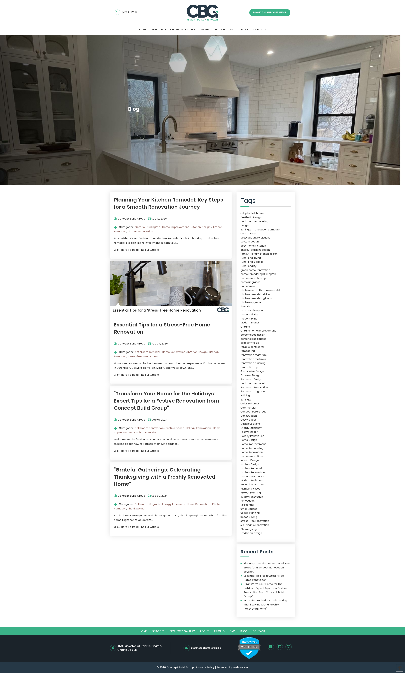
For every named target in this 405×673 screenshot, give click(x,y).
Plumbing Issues (250, 488)
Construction (248, 416)
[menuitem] (142, 29)
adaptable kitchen (252, 213)
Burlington (153, 227)
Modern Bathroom (251, 480)
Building (245, 395)
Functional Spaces (251, 262)
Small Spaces (248, 509)
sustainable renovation (254, 525)
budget (244, 225)
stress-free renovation (143, 356)
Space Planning (250, 513)
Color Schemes (249, 403)
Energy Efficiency (173, 504)
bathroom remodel (147, 352)
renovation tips (249, 367)
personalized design (252, 335)
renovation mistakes (253, 359)
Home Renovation (173, 352)
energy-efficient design (255, 250)
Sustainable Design (252, 371)
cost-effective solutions (255, 237)
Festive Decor (175, 428)
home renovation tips (253, 278)
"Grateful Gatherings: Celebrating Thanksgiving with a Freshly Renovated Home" (164, 476)
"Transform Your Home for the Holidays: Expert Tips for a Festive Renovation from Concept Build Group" (166, 400)
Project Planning (250, 492)
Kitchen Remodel (145, 432)
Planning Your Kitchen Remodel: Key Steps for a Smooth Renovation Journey (168, 203)
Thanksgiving (136, 508)
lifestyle (245, 306)
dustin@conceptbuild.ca (206, 648)
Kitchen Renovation (140, 231)
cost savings (248, 233)
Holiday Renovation (198, 428)
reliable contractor (252, 347)
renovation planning (252, 363)
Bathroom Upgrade (147, 504)
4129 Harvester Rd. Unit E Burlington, (139, 648)
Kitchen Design (200, 227)
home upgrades (250, 282)
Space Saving (248, 517)
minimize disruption (252, 310)
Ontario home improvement (258, 330)
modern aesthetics (252, 476)
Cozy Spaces (248, 420)
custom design (249, 241)
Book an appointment (270, 12)
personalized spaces (253, 339)
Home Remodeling (251, 448)
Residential (247, 505)
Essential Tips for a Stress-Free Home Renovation (264, 578)
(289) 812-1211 (130, 12)
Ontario (140, 227)
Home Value (247, 286)
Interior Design (197, 352)
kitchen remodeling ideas (256, 298)
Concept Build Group (253, 411)
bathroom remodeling (254, 221)
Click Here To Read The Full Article (136, 250)
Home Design (248, 440)
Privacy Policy (205, 667)
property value (249, 343)
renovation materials (253, 355)
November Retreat (252, 484)
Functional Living (250, 258)
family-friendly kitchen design (258, 254)
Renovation (247, 500)
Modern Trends (249, 322)
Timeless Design (250, 375)
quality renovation (251, 497)
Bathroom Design (251, 379)
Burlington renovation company (260, 229)
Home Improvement (175, 227)
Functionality (248, 266)
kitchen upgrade (250, 302)
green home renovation (255, 270)
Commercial (248, 407)
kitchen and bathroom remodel (260, 290)
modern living (248, 318)
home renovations (251, 456)
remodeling (247, 351)
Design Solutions (250, 424)
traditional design (251, 533)
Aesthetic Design (251, 217)
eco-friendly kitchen (253, 246)
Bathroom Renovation (149, 428)
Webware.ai (240, 667)
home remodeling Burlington (258, 274)
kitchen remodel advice (255, 294)
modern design (249, 314)
